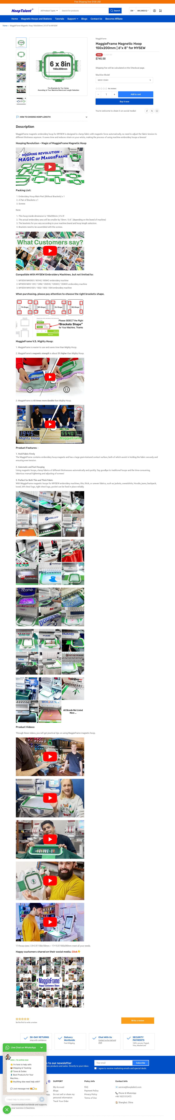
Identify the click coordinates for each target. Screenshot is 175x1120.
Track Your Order (60, 1101)
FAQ (86, 1087)
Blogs (84, 18)
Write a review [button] (137, 1020)
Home (14, 18)
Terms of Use (90, 1098)
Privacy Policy (90, 1094)
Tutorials (59, 18)
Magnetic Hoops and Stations (36, 18)
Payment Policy (91, 1090)
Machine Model (103, 75)
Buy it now (124, 101)
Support (71, 18)
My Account (58, 1087)
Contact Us (96, 18)
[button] (101, 88)
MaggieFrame (101, 39)
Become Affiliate (113, 18)
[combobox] (91, 10)
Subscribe (140, 1063)
